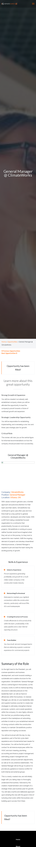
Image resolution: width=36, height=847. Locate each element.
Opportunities (12, 342)
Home (3, 342)
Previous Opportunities (11, 351)
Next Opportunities (8, 353)
